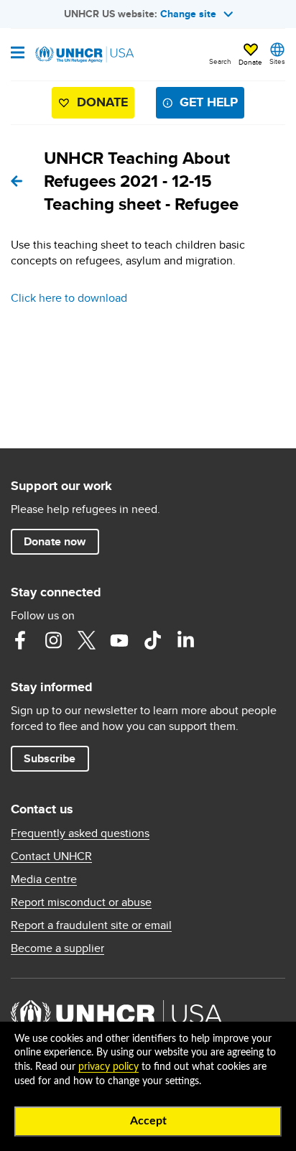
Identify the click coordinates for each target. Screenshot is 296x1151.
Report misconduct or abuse (81, 902)
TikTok (152, 640)
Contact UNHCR (51, 856)
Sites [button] (277, 61)
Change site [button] (188, 13)
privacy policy (108, 1067)
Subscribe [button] (49, 758)
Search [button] (220, 61)
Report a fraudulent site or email (91, 925)
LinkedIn (185, 640)
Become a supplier (57, 948)
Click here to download (69, 298)
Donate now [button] (54, 541)
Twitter (86, 640)
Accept (148, 1121)
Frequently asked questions (80, 833)
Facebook (20, 640)
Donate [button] (250, 62)
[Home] (84, 54)
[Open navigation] (17, 54)
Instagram (53, 640)
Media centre (44, 879)
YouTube (119, 640)
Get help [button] (209, 102)
